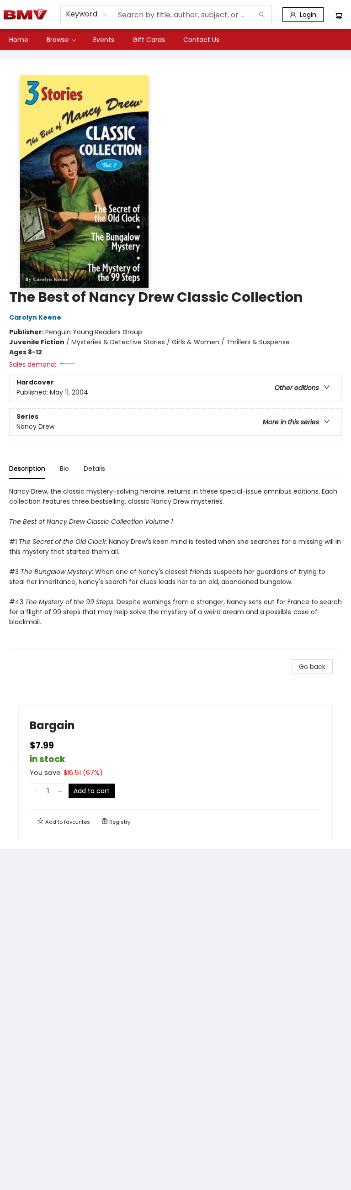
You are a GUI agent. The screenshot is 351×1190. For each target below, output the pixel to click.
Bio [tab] (64, 468)
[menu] (175, 39)
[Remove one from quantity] (36, 791)
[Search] (262, 14)
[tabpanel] (175, 567)
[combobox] (87, 14)
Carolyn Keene (35, 317)
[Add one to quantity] (60, 791)
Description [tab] (27, 468)
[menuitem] (18, 39)
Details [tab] (94, 468)
